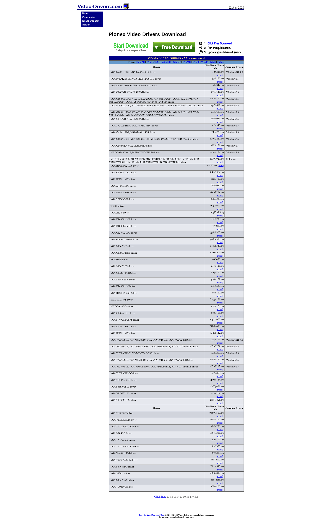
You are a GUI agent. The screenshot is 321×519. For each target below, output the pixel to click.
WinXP (156, 62)
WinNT (177, 62)
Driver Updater (90, 21)
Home (85, 13)
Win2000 (166, 62)
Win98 (196, 62)
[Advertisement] (92, 86)
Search (86, 24)
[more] (219, 75)
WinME (186, 62)
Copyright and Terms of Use (151, 515)
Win (148, 62)
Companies (88, 17)
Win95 (204, 62)
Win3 (213, 62)
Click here (160, 496)
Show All (140, 62)
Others (220, 62)
